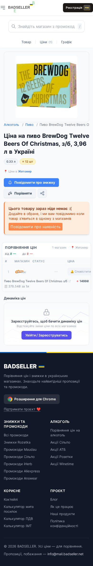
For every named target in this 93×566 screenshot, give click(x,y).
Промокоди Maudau (20, 449)
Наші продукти (62, 514)
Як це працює (61, 507)
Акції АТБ (58, 449)
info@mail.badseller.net (65, 554)
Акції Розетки (61, 457)
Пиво (31, 124)
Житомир (25, 171)
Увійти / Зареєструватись (46, 335)
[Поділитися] (42, 193)
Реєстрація (77, 7)
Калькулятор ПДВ (18, 519)
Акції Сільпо (60, 442)
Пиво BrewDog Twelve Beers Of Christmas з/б (35, 281)
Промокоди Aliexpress (22, 471)
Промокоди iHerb (18, 464)
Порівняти (23, 193)
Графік (66, 42)
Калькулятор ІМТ (18, 526)
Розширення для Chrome (35, 399)
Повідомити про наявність (35, 226)
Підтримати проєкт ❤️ (22, 409)
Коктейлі (11, 499)
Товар (26, 42)
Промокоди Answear (20, 478)
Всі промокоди (16, 435)
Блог (54, 499)
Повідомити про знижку (34, 182)
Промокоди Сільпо (19, 457)
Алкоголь (13, 124)
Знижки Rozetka (17, 442)
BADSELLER (20, 366)
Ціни (46, 42)
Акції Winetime (62, 464)
